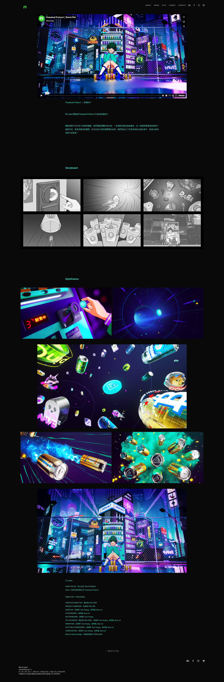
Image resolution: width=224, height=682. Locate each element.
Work (156, 5)
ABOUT (148, 5)
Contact (182, 5)
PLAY (164, 5)
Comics (172, 5)
